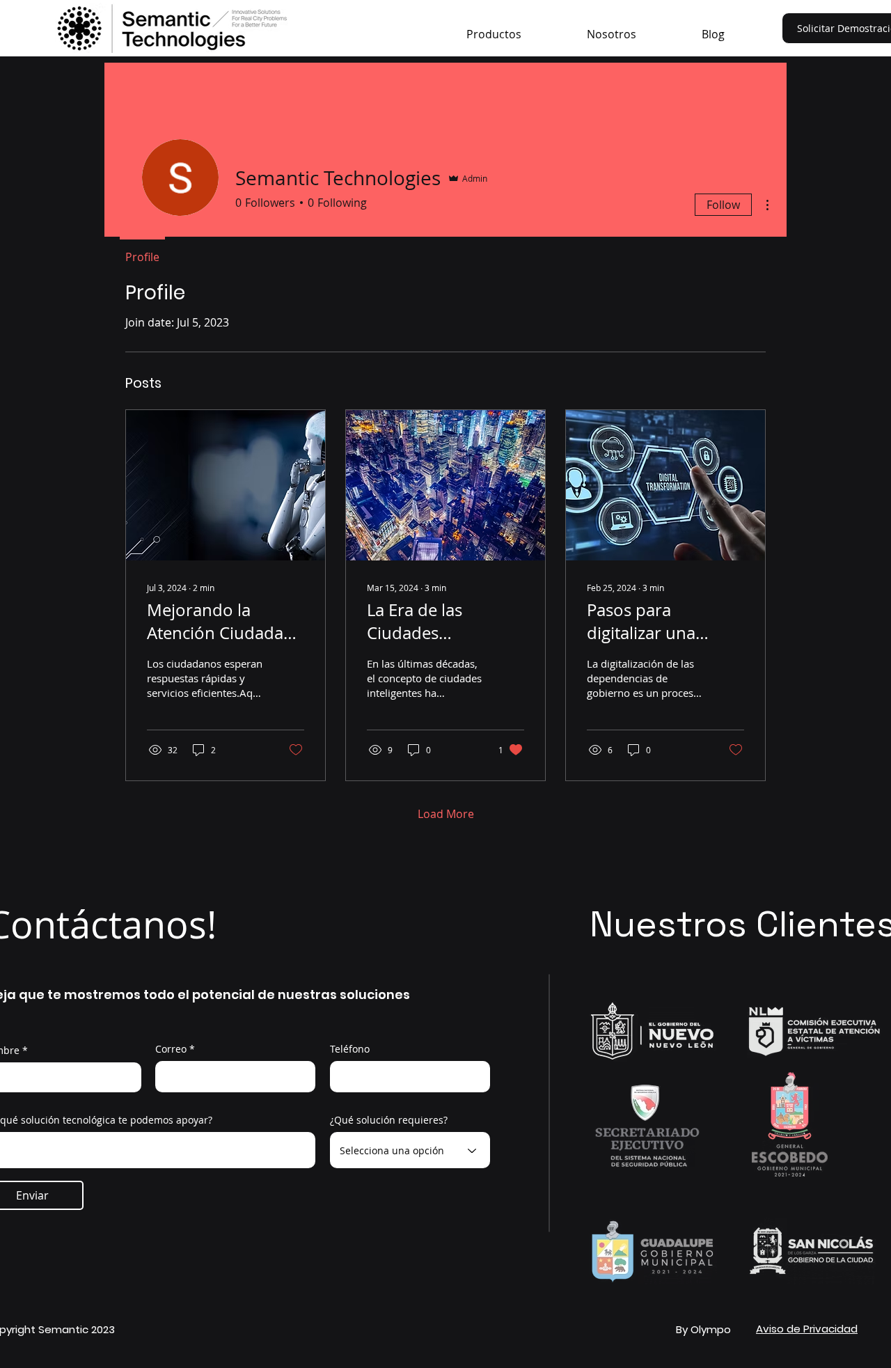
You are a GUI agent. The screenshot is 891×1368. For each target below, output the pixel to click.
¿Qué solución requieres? (389, 1120)
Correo (171, 1049)
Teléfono (350, 1049)
